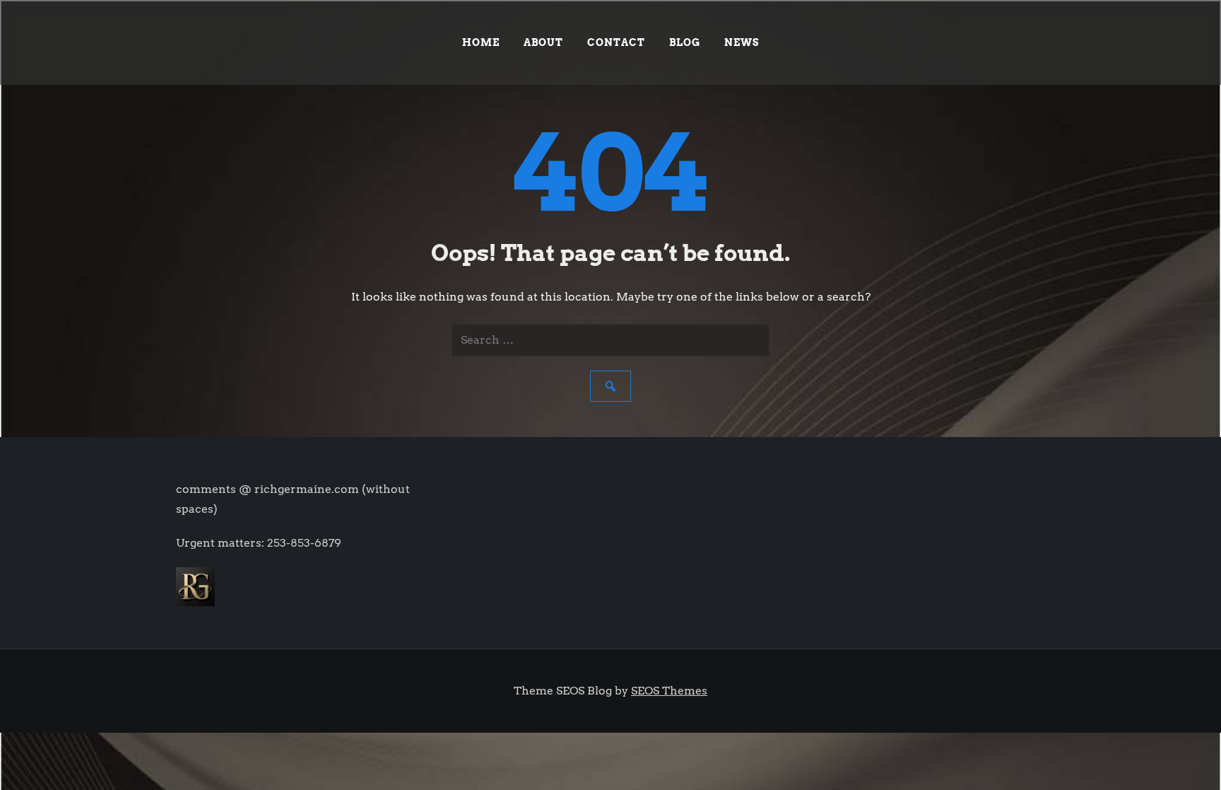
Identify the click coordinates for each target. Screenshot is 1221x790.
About (543, 42)
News (742, 42)
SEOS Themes (669, 690)
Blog (684, 42)
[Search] (610, 386)
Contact (616, 42)
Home (481, 42)
